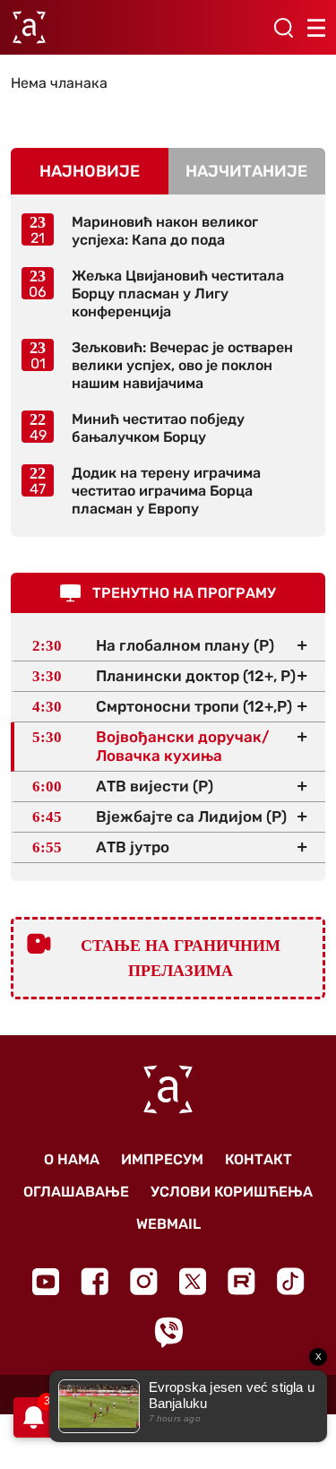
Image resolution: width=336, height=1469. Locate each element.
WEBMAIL (168, 1223)
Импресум (162, 1159)
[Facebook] (94, 1281)
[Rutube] (241, 1281)
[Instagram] (144, 1281)
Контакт (258, 1159)
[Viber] (168, 1332)
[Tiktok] (291, 1281)
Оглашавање (76, 1191)
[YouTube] (45, 1281)
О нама (71, 1159)
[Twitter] (192, 1281)
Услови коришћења (232, 1191)
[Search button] (283, 28)
